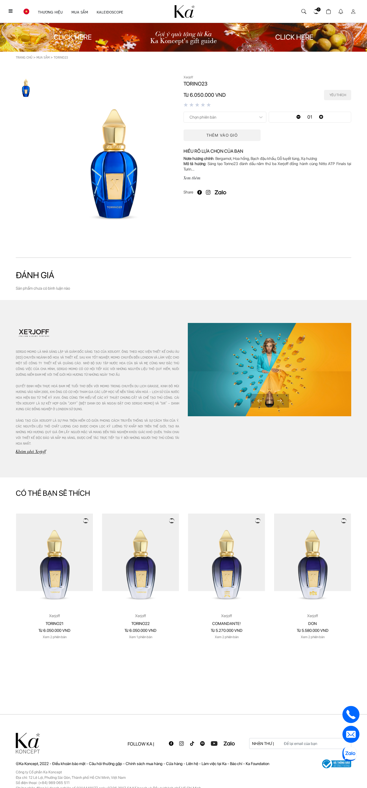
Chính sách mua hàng (144, 763)
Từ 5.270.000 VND (227, 630)
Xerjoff (54, 615)
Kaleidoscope (110, 12)
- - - (100, 763)
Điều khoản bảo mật (68, 763)
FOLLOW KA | (141, 744)
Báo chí (236, 763)
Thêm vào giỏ (222, 135)
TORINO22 (140, 623)
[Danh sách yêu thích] (315, 10)
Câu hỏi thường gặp (106, 763)
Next (279, 401)
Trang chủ (24, 57)
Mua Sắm (79, 12)
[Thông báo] (340, 10)
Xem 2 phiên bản (55, 637)
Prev (259, 401)
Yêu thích (337, 95)
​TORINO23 (61, 57)
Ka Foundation (257, 763)
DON (312, 623)
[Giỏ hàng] (327, 10)
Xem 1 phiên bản (140, 637)
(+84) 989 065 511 (54, 783)
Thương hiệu (50, 12)
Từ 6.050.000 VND (54, 630)
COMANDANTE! (226, 623)
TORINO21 (54, 623)
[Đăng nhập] (352, 10)
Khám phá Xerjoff (31, 451)
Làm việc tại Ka (214, 763)
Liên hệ (192, 763)
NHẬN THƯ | (263, 743)
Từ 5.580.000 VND (313, 630)
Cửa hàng (175, 763)
